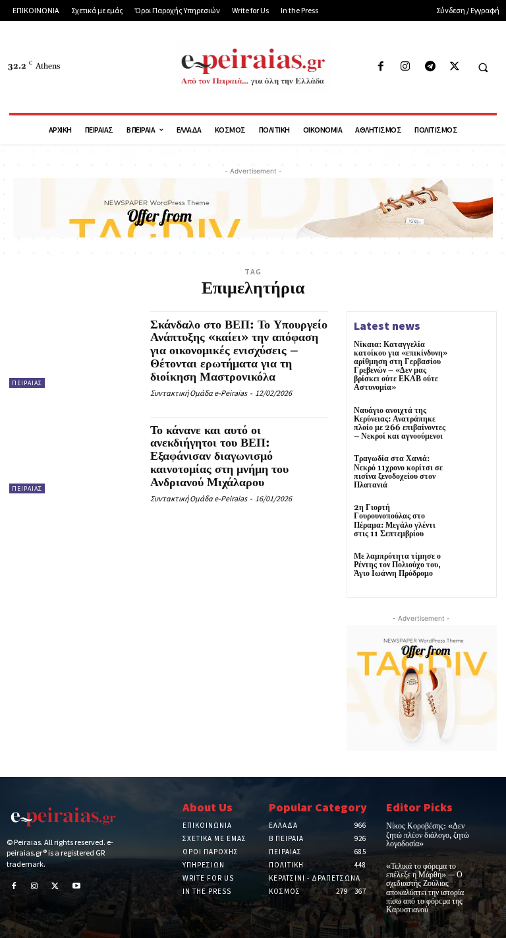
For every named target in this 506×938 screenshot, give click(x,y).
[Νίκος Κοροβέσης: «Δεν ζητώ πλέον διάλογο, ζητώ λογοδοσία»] (488, 830)
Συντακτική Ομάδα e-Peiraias (198, 393)
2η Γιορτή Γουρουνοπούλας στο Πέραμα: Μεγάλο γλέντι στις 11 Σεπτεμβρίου (395, 521)
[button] (482, 67)
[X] (454, 67)
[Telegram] (430, 67)
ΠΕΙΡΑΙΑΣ (27, 383)
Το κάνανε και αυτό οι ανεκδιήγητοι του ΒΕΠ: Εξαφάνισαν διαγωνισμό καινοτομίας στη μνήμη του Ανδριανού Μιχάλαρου (219, 456)
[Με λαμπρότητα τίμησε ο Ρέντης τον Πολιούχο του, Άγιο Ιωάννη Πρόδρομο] (472, 570)
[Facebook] (381, 67)
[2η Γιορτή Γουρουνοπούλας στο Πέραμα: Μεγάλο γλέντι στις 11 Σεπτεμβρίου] (472, 521)
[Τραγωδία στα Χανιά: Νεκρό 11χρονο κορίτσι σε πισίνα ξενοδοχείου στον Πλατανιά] (472, 472)
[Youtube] (76, 887)
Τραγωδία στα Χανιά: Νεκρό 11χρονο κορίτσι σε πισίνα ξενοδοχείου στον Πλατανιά (398, 472)
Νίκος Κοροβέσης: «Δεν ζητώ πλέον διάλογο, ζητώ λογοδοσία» (427, 834)
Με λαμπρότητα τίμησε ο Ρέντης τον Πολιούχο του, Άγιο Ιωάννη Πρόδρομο (397, 564)
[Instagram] (405, 67)
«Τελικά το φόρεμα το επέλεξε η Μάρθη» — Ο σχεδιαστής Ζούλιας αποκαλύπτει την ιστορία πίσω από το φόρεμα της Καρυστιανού (425, 888)
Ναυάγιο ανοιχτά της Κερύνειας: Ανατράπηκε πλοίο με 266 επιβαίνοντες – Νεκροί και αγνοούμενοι (399, 424)
